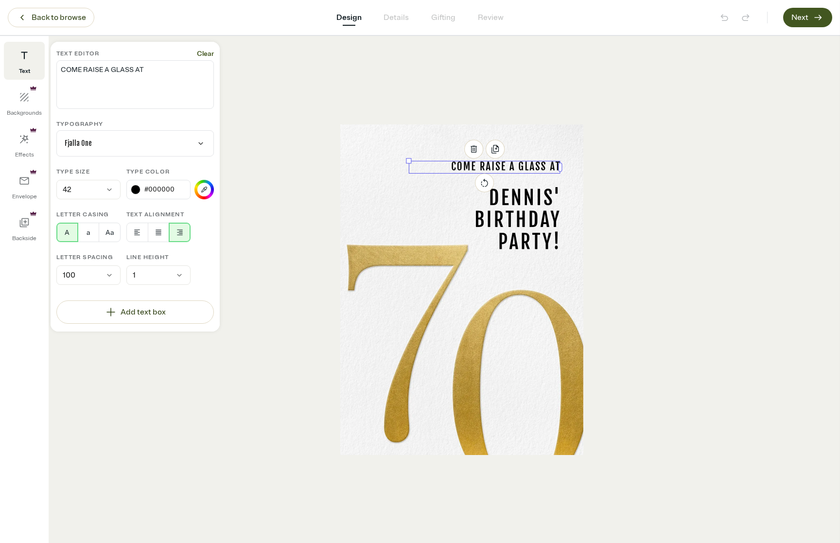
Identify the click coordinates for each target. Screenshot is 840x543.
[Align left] (137, 232)
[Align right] (180, 232)
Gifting (443, 17)
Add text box (143, 312)
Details (396, 17)
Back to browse (59, 17)
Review (491, 17)
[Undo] (724, 17)
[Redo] (746, 17)
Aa (109, 232)
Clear (205, 54)
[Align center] (159, 232)
